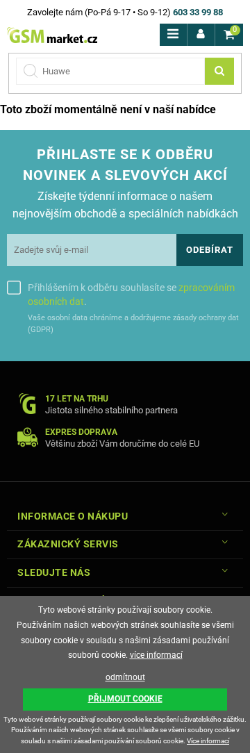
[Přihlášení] (201, 35)
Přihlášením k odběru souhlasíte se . (131, 294)
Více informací (208, 741)
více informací (156, 655)
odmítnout (125, 677)
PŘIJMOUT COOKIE (125, 699)
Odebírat (209, 250)
